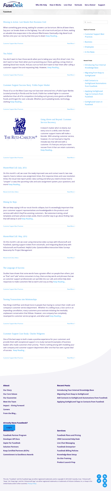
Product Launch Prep (66, 462)
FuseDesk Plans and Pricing (69, 435)
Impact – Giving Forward (13, 405)
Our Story (7, 390)
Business (88, 42)
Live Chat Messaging (66, 443)
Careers (6, 409)
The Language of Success (13, 268)
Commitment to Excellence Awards (18, 454)
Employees (89, 47)
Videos (17, 192)
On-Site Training (64, 458)
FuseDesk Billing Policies (67, 450)
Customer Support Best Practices (13, 43)
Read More (70, 43)
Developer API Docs (11, 439)
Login (9, 427)
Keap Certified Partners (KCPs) (16, 450)
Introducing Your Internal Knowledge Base (75, 390)
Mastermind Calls (8, 192)
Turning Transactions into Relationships (20, 299)
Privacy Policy (32, 483)
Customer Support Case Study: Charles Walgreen (24, 334)
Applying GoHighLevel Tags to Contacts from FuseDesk (94, 94)
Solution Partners (11, 447)
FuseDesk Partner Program (14, 435)
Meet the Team (9, 402)
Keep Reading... (52, 36)
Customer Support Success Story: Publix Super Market (26, 85)
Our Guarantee (9, 398)
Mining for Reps (10, 202)
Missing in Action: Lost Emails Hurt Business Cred (24, 22)
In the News (90, 52)
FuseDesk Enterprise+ (66, 447)
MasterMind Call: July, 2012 (15, 168)
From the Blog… (10, 413)
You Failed (7, 53)
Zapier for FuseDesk (11, 443)
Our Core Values (10, 394)
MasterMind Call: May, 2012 (15, 236)
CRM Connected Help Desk (68, 439)
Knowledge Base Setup (67, 454)
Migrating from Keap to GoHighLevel (73, 394)
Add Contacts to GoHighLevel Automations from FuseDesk (95, 83)
